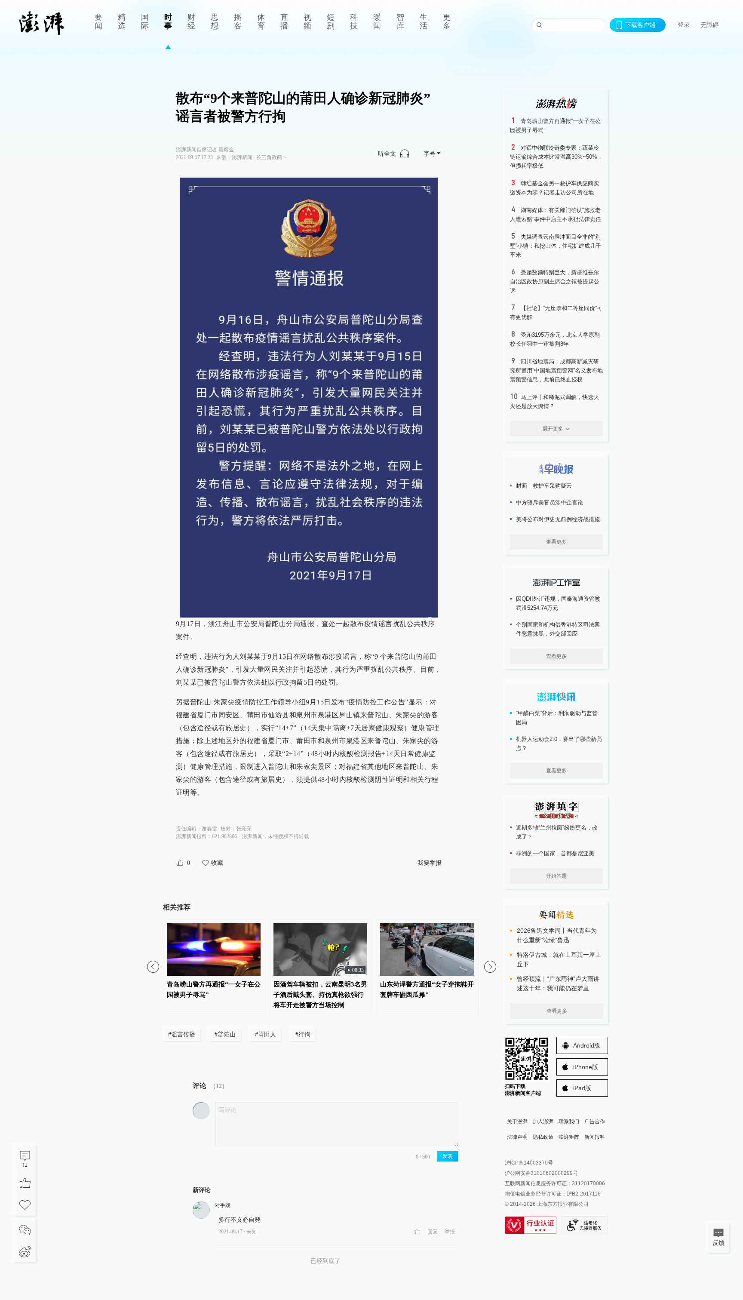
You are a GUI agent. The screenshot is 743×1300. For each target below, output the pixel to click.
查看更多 (556, 542)
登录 (684, 24)
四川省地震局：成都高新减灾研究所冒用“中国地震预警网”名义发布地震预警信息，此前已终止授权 (556, 370)
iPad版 (582, 1088)
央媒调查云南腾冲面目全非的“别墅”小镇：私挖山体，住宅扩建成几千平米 (555, 246)
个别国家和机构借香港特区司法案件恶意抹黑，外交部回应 (558, 629)
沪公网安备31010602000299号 (541, 1173)
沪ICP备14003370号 (529, 1163)
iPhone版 (585, 1066)
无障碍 (709, 25)
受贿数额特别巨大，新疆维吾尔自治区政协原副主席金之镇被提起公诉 (554, 281)
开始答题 (556, 876)
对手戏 (222, 1205)
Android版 (586, 1045)
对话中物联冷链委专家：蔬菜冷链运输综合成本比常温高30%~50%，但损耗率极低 (556, 156)
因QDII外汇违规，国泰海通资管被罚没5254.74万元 (558, 603)
